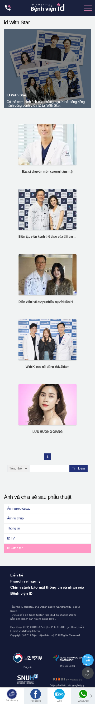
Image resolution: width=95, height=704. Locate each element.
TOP (87, 674)
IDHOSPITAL (47, 9)
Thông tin (13, 528)
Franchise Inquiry (25, 581)
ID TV (11, 538)
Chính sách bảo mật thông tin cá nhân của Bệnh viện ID (47, 590)
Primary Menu (88, 8)
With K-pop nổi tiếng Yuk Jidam (47, 367)
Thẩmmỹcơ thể (87, 661)
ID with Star (14, 548)
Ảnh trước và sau (18, 508)
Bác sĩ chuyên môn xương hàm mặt (47, 171)
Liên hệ (16, 575)
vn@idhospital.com (29, 631)
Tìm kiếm (78, 468)
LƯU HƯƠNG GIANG (47, 432)
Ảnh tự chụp (15, 518)
